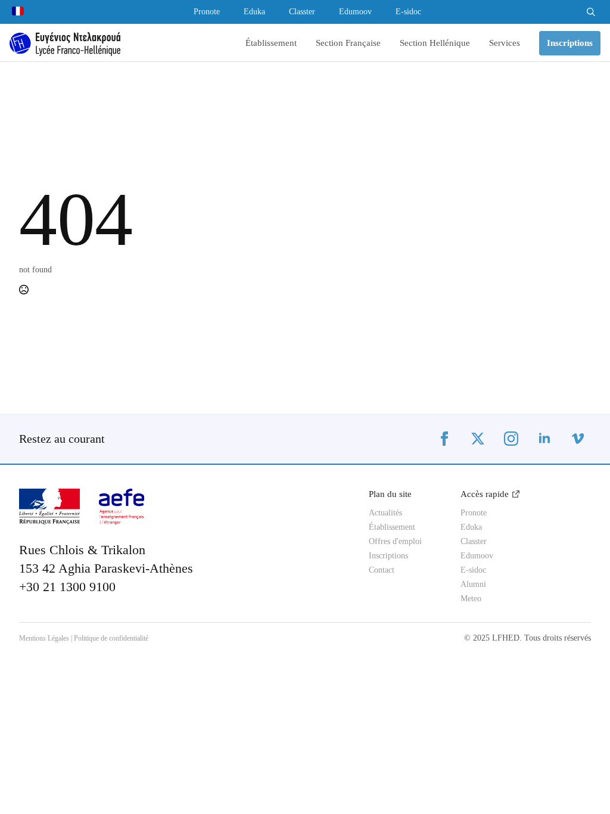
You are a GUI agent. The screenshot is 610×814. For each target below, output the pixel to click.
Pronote (207, 12)
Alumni (473, 584)
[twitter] (478, 438)
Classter (302, 12)
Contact (381, 570)
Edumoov (355, 12)
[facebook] (444, 438)
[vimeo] (578, 438)
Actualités (385, 513)
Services (504, 43)
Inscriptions (388, 556)
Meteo (470, 599)
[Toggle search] (590, 11)
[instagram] (511, 438)
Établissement (271, 43)
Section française (348, 43)
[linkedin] (544, 438)
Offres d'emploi (395, 542)
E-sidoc (408, 12)
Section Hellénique (435, 43)
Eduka (254, 12)
